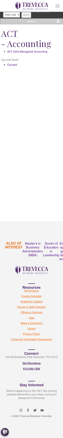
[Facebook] (28, 410)
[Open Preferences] (5, 432)
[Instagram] (21, 410)
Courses (12, 64)
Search (26, 15)
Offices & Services (32, 312)
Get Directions (32, 363)
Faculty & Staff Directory (31, 307)
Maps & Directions (32, 323)
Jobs (31, 318)
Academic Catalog (31, 301)
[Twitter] (35, 410)
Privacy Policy (31, 334)
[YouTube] (42, 410)
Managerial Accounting (27, 51)
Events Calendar (31, 296)
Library (31, 328)
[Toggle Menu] (57, 6)
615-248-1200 (31, 368)
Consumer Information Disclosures (31, 339)
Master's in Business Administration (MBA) (33, 249)
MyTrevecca (31, 291)
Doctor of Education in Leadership (51, 249)
